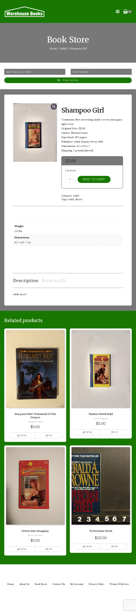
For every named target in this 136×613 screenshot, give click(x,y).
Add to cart (94, 179)
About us (24, 584)
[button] (54, 106)
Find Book (69, 80)
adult (71, 199)
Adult (63, 48)
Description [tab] (25, 280)
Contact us (58, 584)
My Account (76, 584)
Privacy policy (96, 584)
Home (53, 48)
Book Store (41, 584)
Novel (79, 199)
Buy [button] (51, 435)
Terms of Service (119, 584)
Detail (23, 435)
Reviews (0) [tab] (54, 280)
